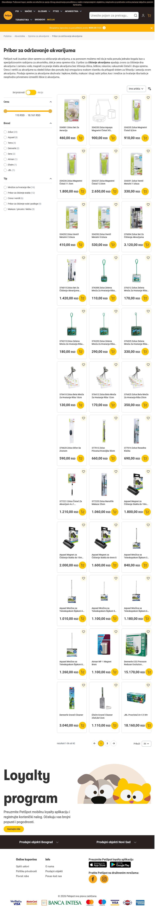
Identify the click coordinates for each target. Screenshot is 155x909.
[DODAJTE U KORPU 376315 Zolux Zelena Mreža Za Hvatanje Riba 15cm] (80, 351)
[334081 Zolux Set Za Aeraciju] (71, 110)
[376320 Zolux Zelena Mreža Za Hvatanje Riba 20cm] (104, 324)
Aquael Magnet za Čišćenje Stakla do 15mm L (71, 556)
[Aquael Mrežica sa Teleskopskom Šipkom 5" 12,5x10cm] (104, 591)
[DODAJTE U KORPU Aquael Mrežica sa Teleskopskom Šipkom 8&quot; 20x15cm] (82, 672)
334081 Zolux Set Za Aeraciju (69, 128)
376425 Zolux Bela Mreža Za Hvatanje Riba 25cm (136, 395)
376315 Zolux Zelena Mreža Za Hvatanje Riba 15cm (70, 343)
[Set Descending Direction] (149, 89)
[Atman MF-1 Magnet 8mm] (104, 644)
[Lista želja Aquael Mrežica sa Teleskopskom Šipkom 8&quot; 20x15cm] (84, 632)
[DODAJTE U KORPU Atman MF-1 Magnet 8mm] (114, 672)
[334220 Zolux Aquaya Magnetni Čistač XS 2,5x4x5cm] (104, 110)
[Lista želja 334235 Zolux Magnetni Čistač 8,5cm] (148, 98)
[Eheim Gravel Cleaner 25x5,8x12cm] (104, 698)
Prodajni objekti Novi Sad (113, 842)
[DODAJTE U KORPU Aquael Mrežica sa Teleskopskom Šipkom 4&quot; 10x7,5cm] (82, 618)
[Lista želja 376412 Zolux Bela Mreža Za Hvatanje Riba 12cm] (116, 365)
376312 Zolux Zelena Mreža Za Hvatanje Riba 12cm (135, 289)
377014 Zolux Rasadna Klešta (135, 449)
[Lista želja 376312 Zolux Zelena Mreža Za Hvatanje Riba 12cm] (148, 258)
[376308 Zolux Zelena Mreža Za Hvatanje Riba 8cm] (104, 270)
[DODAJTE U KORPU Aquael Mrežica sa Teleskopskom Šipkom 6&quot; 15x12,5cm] (147, 618)
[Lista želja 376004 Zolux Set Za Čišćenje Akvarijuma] (148, 204)
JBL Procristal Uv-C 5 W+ (136, 715)
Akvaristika (20, 36)
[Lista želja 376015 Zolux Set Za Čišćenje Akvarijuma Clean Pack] (84, 258)
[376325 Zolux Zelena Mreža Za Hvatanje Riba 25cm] (136, 324)
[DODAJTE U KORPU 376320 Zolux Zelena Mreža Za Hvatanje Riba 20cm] (113, 351)
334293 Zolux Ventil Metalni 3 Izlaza (101, 235)
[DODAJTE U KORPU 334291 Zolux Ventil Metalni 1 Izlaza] (145, 191)
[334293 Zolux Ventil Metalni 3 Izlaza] (104, 217)
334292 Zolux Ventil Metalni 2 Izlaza (69, 235)
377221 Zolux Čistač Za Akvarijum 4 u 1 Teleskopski (70, 503)
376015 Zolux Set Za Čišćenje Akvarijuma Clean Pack (69, 289)
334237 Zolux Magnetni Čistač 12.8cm (103, 182)
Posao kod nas (53, 876)
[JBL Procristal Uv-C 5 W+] (136, 698)
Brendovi (40, 19)
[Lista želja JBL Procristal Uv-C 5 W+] (148, 685)
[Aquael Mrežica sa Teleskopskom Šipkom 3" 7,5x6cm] (136, 538)
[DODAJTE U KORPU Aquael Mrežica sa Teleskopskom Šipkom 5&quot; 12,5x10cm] (114, 618)
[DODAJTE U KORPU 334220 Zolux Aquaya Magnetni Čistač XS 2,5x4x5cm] (113, 138)
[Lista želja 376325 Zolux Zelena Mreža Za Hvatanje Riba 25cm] (148, 311)
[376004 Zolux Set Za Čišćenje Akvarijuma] (136, 217)
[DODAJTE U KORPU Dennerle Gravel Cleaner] (82, 725)
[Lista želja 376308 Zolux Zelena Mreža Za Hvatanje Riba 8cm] (116, 258)
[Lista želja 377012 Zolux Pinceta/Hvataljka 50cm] (116, 418)
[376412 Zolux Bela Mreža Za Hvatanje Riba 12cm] (104, 377)
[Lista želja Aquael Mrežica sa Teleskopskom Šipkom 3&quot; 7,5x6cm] (148, 525)
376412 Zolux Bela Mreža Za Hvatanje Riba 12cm (104, 395)
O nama (49, 866)
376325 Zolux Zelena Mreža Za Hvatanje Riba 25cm (135, 343)
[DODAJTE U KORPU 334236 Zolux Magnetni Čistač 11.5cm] (82, 191)
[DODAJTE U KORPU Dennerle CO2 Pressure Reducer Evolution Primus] (149, 672)
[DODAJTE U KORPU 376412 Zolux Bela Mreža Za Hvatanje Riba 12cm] (113, 405)
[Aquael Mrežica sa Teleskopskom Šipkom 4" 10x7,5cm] (71, 591)
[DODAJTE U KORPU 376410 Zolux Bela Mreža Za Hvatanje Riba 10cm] (80, 405)
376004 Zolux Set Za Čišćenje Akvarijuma (134, 235)
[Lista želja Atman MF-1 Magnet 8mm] (116, 632)
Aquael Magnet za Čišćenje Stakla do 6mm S (104, 556)
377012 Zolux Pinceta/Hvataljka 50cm (103, 449)
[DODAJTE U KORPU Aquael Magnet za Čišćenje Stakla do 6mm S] (114, 565)
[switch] (28, 94)
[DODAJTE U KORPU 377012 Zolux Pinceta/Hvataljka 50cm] (113, 458)
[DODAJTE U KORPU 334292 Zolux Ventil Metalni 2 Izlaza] (80, 244)
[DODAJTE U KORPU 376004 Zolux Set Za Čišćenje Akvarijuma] (147, 244)
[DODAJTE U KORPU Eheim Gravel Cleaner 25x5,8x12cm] (114, 725)
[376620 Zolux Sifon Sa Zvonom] (71, 431)
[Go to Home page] (8, 15)
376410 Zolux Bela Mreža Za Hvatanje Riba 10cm (71, 395)
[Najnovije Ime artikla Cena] (136, 89)
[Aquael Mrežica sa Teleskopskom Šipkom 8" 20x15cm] (71, 644)
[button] (135, 15)
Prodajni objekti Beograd (36, 842)
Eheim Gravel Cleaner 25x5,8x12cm (102, 716)
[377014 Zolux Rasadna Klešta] (136, 431)
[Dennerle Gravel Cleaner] (71, 698)
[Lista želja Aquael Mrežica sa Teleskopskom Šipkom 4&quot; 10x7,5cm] (84, 578)
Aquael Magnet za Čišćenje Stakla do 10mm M (136, 503)
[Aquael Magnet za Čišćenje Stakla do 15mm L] (71, 538)
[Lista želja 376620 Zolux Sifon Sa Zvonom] (84, 418)
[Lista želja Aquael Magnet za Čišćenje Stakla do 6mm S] (116, 525)
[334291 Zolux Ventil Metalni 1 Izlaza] (136, 164)
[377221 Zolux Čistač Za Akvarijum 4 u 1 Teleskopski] (71, 484)
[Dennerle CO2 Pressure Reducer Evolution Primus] (136, 644)
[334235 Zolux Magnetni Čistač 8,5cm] (136, 110)
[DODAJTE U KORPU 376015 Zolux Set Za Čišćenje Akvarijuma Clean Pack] (82, 298)
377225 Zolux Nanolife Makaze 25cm (103, 502)
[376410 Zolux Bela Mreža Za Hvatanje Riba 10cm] (71, 377)
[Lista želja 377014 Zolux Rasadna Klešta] (148, 418)
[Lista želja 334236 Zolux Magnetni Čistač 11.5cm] (84, 151)
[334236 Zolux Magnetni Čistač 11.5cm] (71, 164)
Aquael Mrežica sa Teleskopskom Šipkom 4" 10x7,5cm (71, 610)
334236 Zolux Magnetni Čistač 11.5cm (70, 182)
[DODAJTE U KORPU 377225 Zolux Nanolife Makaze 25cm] (114, 512)
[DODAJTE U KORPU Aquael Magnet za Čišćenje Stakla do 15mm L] (82, 565)
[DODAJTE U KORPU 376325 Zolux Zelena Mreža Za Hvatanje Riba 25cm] (145, 351)
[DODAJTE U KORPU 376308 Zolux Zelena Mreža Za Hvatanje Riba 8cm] (113, 298)
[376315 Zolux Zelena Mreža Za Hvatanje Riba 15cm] (71, 324)
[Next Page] (114, 743)
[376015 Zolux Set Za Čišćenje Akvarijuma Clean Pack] (71, 270)
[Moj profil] (143, 15)
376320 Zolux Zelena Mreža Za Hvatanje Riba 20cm (103, 343)
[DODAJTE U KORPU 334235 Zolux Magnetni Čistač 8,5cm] (145, 138)
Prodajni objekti (54, 871)
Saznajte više (13, 829)
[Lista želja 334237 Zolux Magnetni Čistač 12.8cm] (116, 151)
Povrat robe (22, 876)
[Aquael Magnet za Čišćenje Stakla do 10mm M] (136, 484)
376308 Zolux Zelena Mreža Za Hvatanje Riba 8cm (103, 289)
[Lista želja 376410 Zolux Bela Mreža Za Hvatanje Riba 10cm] (84, 365)
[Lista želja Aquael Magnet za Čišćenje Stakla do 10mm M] (148, 471)
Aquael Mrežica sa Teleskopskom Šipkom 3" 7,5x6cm (136, 556)
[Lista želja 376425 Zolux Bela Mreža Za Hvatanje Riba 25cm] (148, 365)
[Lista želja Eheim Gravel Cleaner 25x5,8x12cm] (116, 685)
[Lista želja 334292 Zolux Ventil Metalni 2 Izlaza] (84, 204)
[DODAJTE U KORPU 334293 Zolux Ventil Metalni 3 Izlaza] (113, 244)
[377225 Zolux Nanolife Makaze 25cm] (104, 484)
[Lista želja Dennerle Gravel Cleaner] (84, 685)
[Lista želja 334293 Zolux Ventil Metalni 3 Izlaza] (116, 204)
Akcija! (51, 19)
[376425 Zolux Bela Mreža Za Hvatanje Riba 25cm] (136, 377)
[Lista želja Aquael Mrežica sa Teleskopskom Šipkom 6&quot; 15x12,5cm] (148, 578)
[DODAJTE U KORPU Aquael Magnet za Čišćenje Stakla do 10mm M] (147, 512)
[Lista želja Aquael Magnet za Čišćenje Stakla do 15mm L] (84, 525)
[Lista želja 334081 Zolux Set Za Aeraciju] (84, 98)
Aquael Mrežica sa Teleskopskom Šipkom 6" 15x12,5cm (136, 610)
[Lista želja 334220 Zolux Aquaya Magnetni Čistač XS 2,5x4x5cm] (116, 98)
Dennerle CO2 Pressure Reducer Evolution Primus (135, 663)
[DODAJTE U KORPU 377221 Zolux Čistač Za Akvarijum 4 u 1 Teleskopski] (82, 512)
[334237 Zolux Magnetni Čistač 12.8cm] (104, 164)
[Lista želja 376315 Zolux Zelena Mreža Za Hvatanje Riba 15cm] (84, 311)
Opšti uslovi (22, 866)
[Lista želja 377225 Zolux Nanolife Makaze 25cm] (116, 471)
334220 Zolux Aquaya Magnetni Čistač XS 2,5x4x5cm (102, 129)
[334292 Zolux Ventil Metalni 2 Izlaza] (71, 217)
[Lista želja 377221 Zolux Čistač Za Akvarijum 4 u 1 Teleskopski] (84, 471)
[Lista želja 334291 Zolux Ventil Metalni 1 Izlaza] (148, 151)
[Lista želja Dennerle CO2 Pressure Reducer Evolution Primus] (148, 632)
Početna (8, 36)
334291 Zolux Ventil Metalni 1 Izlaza (133, 182)
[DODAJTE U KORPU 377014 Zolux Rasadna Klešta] (145, 458)
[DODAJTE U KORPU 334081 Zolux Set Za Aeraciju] (80, 138)
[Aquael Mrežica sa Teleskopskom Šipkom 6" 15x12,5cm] (136, 591)
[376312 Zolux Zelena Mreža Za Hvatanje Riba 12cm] (136, 270)
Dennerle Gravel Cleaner (71, 715)
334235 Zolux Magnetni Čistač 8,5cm (135, 128)
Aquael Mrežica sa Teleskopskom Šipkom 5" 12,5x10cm (103, 610)
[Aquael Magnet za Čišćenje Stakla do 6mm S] (104, 538)
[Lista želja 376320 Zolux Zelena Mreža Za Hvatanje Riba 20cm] (116, 311)
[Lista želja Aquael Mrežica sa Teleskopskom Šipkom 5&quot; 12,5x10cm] (116, 578)
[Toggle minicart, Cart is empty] (149, 15)
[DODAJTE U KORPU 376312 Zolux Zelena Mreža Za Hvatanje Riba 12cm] (145, 298)
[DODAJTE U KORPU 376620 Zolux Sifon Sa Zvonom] (80, 458)
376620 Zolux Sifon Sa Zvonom (70, 449)
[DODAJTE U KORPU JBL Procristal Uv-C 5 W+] (149, 725)
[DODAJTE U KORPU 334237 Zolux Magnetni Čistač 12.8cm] (114, 191)
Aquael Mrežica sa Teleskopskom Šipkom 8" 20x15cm (71, 663)
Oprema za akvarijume (38, 36)
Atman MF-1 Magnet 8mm (101, 663)
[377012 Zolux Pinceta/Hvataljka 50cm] (104, 431)
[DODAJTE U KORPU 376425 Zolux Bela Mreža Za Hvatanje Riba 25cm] (145, 405)
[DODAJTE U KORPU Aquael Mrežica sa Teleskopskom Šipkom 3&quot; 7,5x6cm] (145, 565)
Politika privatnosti (26, 871)
